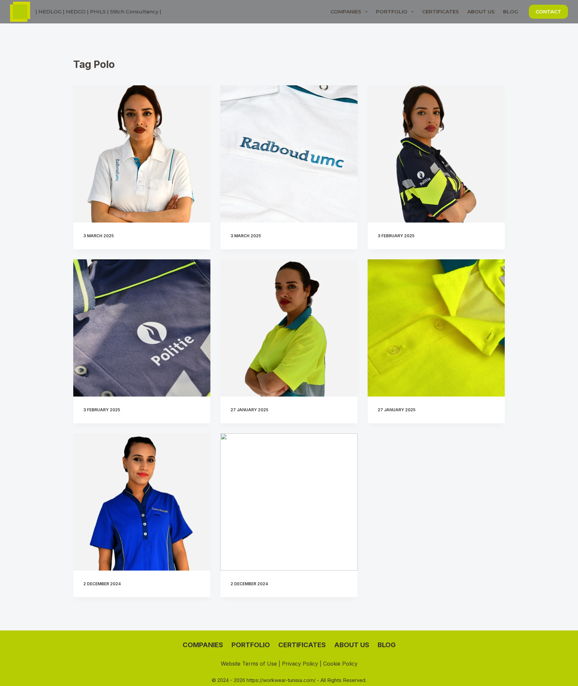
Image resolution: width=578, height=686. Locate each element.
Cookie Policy (340, 663)
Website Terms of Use (249, 663)
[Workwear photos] (436, 154)
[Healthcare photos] (141, 154)
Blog (510, 11)
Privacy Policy (300, 663)
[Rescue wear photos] (289, 328)
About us (481, 11)
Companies (345, 11)
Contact (548, 11)
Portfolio (391, 11)
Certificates (440, 11)
